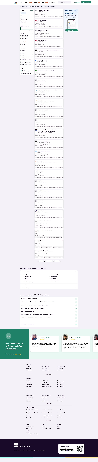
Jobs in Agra (28, 366)
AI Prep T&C (44, 450)
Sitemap (58, 428)
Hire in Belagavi (29, 386)
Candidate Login (86, 2)
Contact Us (28, 432)
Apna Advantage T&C (33, 450)
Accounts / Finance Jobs (46, 395)
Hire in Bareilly (59, 384)
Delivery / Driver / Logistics (62, 417)
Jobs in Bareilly (60, 370)
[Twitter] (24, 446)
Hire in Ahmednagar (60, 380)
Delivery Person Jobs (30, 395)
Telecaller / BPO (29, 399)
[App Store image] (63, 450)
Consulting (28, 415)
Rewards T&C (39, 450)
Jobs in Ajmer (28, 368)
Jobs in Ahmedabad (45, 366)
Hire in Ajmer (28, 382)
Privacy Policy (44, 426)
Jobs (22, 2)
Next (60, 261)
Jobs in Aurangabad (45, 370)
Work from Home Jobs (46, 399)
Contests (37, 2)
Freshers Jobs (59, 400)
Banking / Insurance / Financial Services (32, 413)
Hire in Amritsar (60, 382)
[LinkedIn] (22, 446)
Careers (27, 430)
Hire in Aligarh (44, 382)
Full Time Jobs (29, 400)
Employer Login (77, 2)
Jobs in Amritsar (60, 368)
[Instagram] (27, 446)
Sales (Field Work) (60, 395)
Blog (58, 426)
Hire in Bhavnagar (60, 386)
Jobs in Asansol (29, 370)
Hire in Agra (28, 380)
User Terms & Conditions (46, 428)
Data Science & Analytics (46, 417)
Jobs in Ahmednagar (61, 366)
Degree (44, 2)
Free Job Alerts (29, 428)
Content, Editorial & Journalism (47, 415)
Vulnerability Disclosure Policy (32, 433)
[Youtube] (29, 446)
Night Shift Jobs (45, 400)
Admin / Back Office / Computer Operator (32, 410)
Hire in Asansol (29, 384)
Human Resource (29, 397)
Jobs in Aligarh (44, 368)
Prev (37, 261)
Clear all (31, 10)
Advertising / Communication (47, 409)
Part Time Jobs (60, 399)
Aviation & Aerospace (61, 409)
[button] (23, 13)
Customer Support (29, 417)
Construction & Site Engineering (63, 412)
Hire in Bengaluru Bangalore (47, 386)
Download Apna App (30, 426)
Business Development (61, 397)
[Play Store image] (70, 450)
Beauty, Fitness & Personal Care (48, 412)
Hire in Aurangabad (45, 384)
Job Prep (28, 2)
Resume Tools (52, 2)
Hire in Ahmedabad (45, 380)
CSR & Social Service (61, 415)
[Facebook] (20, 446)
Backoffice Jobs (45, 397)
